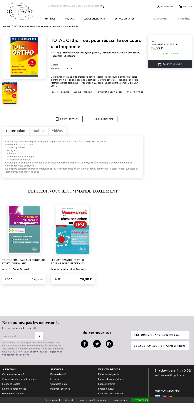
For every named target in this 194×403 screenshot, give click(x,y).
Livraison (55, 379)
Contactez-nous (58, 384)
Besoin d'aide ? (58, 374)
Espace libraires (125, 18)
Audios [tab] (38, 131)
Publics (69, 18)
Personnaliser (140, 400)
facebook (84, 344)
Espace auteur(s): (159, 345)
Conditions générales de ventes (19, 379)
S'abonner (39, 336)
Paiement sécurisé (60, 388)
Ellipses (54, 64)
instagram (109, 344)
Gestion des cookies (13, 393)
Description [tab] (15, 131)
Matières (50, 18)
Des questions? (157, 334)
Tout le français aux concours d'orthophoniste (23, 261)
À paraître (183, 18)
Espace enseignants (108, 374)
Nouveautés (160, 18)
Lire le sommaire (103, 119)
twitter (97, 344)
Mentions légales (11, 384)
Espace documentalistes (111, 379)
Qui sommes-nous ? (13, 374)
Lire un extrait (68, 119)
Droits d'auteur (106, 388)
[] (102, 6)
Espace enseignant (94, 18)
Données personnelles (14, 388)
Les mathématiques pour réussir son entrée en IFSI (68, 261)
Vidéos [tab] (57, 131)
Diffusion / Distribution (110, 393)
